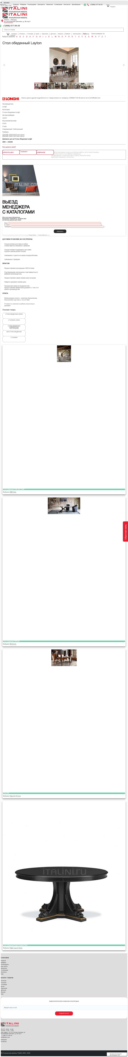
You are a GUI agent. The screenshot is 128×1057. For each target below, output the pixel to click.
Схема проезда (8, 22)
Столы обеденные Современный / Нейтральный (14, 327)
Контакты (67, 4)
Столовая (14, 337)
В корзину (24, 151)
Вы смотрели (114, 1055)
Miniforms (13, 644)
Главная (16, 4)
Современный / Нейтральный (12, 129)
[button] (4, 65)
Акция (15, 6)
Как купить (41, 4)
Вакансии (49, 4)
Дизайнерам (76, 4)
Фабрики (23, 4)
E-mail (6, 225)
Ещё (2, 974)
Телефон (7, 226)
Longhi (4, 107)
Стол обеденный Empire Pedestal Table (15, 945)
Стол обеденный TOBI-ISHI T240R (14, 489)
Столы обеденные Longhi (11, 112)
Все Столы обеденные (14, 331)
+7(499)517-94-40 (74, 98)
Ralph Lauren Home (16, 948)
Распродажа (32, 4)
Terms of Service (42, 235)
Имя (5, 223)
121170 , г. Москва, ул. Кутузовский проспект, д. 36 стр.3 (17, 20)
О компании (58, 4)
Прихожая (4, 988)
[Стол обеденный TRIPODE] (64, 568)
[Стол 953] (64, 720)
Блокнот (112, 1054)
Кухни (2, 986)
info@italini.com (95, 98)
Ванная (3, 992)
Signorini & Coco (15, 796)
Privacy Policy (32, 235)
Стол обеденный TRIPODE (12, 641)
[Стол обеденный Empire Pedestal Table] (64, 872)
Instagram (4, 1039)
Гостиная (3, 980)
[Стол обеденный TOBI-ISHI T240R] (64, 416)
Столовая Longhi (14, 320)
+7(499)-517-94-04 (96, 4)
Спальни (3, 982)
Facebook (4, 1041)
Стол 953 (6, 793)
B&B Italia (13, 492)
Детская (3, 990)
